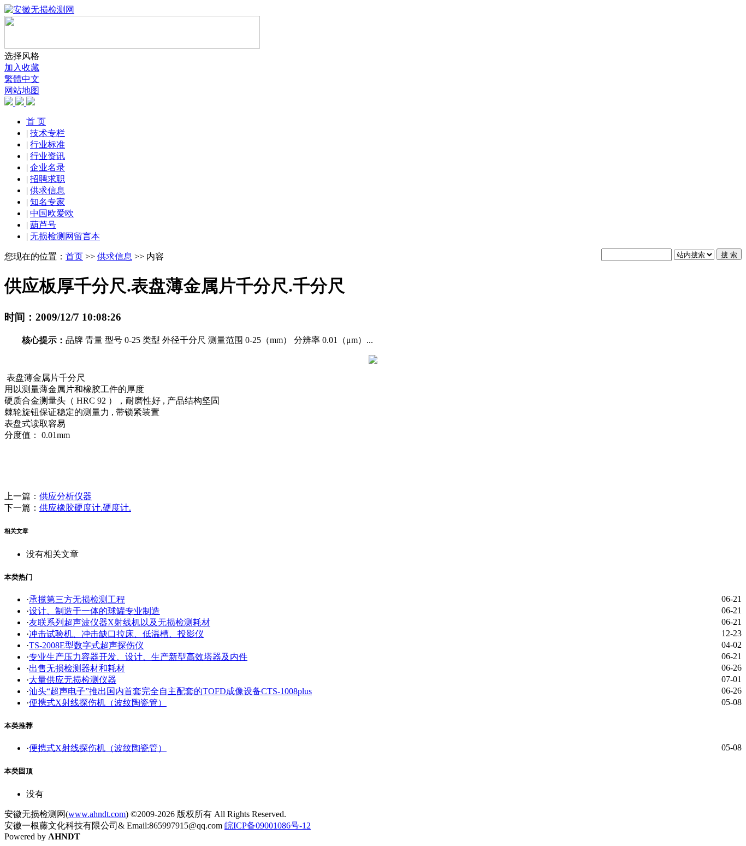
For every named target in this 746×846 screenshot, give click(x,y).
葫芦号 (43, 224)
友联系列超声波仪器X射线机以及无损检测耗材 (119, 622)
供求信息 (47, 190)
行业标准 (47, 144)
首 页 (36, 121)
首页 (74, 256)
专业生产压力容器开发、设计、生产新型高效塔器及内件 (138, 656)
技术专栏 (47, 133)
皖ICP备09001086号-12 (267, 825)
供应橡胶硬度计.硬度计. (85, 507)
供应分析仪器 (65, 496)
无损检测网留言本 (65, 236)
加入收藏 (21, 67)
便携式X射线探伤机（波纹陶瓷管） (98, 702)
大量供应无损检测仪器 (72, 679)
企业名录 (47, 167)
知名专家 (47, 201)
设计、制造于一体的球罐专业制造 (94, 611)
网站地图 (21, 90)
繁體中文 (21, 79)
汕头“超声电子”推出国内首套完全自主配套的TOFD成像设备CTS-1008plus (170, 691)
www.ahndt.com (97, 814)
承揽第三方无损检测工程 (77, 599)
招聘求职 (47, 179)
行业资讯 (47, 156)
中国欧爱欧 (52, 213)
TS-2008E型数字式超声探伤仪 (86, 645)
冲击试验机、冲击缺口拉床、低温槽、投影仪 (116, 633)
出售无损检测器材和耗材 (77, 668)
